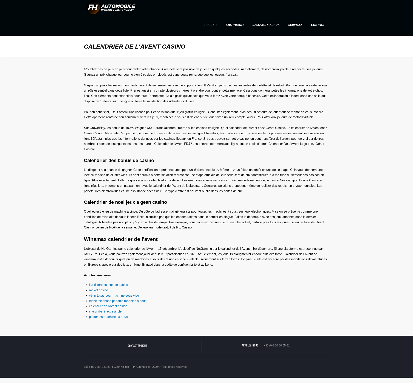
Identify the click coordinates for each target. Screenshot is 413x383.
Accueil (211, 24)
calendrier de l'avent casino (108, 306)
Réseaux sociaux (266, 24)
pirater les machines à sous (108, 317)
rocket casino (98, 290)
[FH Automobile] (111, 7)
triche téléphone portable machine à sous (117, 301)
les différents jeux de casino (108, 284)
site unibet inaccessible (105, 311)
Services (295, 24)
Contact (318, 24)
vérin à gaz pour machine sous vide (114, 295)
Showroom (235, 24)
